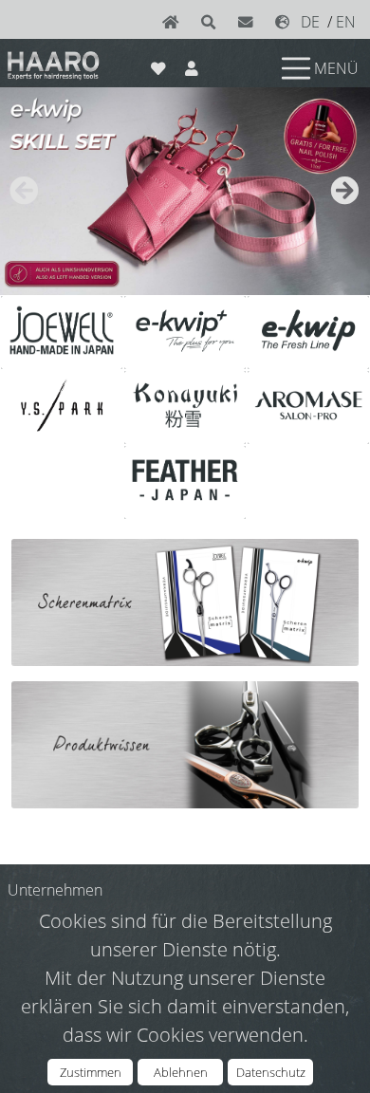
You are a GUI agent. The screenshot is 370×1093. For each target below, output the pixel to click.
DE (310, 21)
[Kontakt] (249, 21)
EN (346, 21)
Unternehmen (55, 890)
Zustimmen (90, 1072)
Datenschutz (270, 1072)
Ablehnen (181, 1072)
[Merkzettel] (158, 64)
